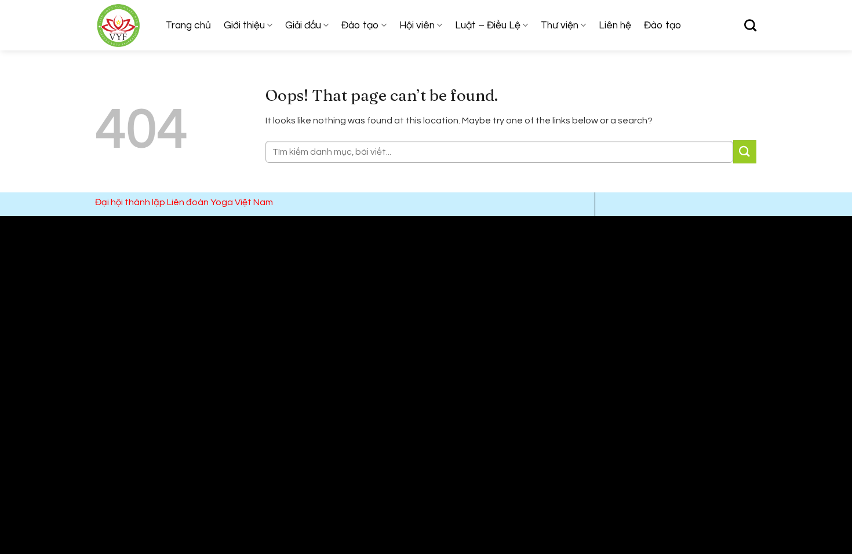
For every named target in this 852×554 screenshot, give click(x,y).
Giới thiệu (244, 25)
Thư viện (559, 25)
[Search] (750, 25)
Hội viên (417, 25)
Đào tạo (359, 25)
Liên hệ (615, 25)
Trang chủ (188, 25)
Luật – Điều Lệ (487, 25)
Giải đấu (303, 25)
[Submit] (744, 151)
